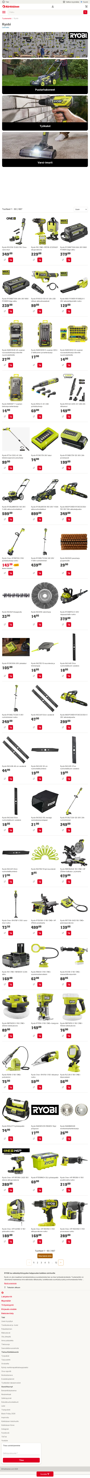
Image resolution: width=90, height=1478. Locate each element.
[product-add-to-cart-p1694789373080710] (10, 311)
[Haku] (85, 12)
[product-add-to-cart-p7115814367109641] (68, 468)
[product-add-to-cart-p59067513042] (68, 933)
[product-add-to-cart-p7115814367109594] (10, 573)
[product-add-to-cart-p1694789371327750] (10, 416)
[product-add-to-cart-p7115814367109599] (68, 519)
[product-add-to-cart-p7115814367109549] (39, 778)
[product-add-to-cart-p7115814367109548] (68, 778)
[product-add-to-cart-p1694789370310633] (10, 468)
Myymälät (6, 1301)
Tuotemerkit (6, 18)
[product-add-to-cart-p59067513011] (39, 1087)
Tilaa (21, 1460)
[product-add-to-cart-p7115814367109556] (68, 727)
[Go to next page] (61, 1262)
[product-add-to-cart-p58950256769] (68, 1241)
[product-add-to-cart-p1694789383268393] (10, 260)
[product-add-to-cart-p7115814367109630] (10, 519)
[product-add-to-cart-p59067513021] (68, 1036)
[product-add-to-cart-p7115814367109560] (39, 727)
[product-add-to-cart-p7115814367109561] (10, 727)
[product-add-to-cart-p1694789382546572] (39, 260)
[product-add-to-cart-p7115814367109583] (68, 573)
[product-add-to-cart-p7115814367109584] (39, 573)
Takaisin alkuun (13, 1287)
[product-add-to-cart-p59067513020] (10, 1087)
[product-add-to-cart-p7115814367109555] (10, 778)
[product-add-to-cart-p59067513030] (68, 984)
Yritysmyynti (7, 1305)
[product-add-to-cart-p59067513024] (39, 1036)
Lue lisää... (6, 27)
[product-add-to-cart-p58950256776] (39, 1241)
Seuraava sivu (45, 1256)
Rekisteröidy (7, 1313)
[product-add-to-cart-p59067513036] (10, 984)
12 (56, 1262)
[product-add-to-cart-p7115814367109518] (39, 881)
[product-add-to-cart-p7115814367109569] (39, 624)
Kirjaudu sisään (9, 1309)
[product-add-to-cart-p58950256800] (68, 1138)
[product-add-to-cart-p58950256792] (39, 1190)
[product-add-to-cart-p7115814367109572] (10, 624)
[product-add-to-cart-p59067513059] (68, 881)
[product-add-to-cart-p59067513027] (10, 1036)
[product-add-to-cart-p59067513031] (39, 984)
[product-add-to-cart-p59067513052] (39, 933)
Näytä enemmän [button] (10, 1283)
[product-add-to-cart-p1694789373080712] (39, 311)
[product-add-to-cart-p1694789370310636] (68, 416)
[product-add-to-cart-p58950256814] (39, 1138)
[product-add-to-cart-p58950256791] (68, 1190)
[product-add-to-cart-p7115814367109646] (39, 468)
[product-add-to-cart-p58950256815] (10, 1138)
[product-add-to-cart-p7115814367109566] (39, 676)
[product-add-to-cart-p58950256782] (10, 1241)
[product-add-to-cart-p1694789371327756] (10, 365)
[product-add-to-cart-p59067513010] (68, 1087)
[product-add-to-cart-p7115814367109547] (10, 830)
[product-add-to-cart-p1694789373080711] (68, 260)
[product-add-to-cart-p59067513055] (10, 933)
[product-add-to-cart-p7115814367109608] (39, 519)
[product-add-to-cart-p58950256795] (10, 1190)
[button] (71, 2)
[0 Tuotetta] (86, 6)
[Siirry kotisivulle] (10, 6)
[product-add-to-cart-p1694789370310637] (39, 416)
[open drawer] (4, 12)
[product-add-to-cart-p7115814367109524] (39, 830)
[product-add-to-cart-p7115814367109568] (68, 624)
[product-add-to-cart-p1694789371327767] (39, 365)
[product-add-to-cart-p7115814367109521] (68, 830)
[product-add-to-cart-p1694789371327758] (68, 365)
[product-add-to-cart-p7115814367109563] (68, 676)
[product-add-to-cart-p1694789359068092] (68, 311)
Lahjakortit (6, 1296)
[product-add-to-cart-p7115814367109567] (10, 676)
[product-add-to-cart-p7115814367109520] (10, 881)
